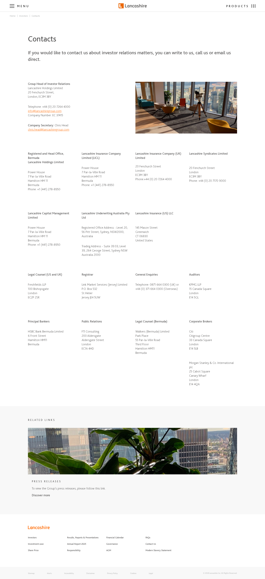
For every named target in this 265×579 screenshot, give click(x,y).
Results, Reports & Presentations (83, 537)
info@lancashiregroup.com (44, 111)
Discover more (41, 495)
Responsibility (74, 550)
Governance (112, 544)
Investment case (36, 544)
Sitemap (31, 573)
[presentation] (19, 5)
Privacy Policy (112, 573)
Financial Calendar (115, 537)
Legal (151, 573)
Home (13, 16)
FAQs (147, 537)
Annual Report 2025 (76, 544)
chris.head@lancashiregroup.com (48, 129)
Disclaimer (90, 573)
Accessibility (69, 573)
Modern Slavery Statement (158, 550)
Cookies (133, 573)
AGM (108, 550)
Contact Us (150, 544)
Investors (23, 16)
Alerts (49, 573)
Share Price (33, 550)
